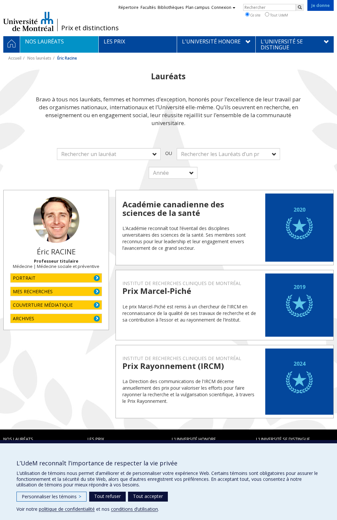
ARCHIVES (23, 318)
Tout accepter (148, 496)
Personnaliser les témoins (51, 496)
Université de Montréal (28, 21)
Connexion (221, 7)
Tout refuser (107, 496)
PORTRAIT (24, 278)
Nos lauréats (39, 58)
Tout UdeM (278, 15)
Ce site (254, 15)
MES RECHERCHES (33, 291)
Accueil (14, 58)
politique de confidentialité (67, 509)
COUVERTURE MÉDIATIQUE (43, 305)
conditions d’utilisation (134, 509)
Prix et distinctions (90, 28)
